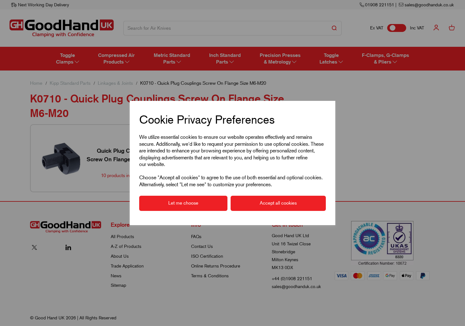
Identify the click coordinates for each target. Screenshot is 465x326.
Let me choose (183, 203)
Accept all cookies (278, 203)
